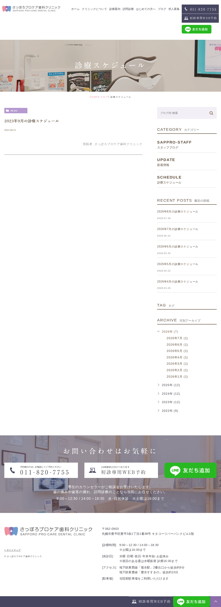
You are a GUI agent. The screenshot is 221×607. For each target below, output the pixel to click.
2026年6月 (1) (177, 344)
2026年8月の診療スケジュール (177, 211)
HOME (94, 97)
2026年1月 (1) (177, 376)
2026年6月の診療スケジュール (177, 246)
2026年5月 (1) (177, 351)
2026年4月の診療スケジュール (177, 281)
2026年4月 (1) (177, 357)
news (14, 111)
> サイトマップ (12, 550)
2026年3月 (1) (177, 363)
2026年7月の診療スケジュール (177, 229)
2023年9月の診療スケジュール (31, 121)
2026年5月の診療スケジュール (177, 264)
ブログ (104, 97)
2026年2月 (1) (177, 370)
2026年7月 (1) (177, 338)
